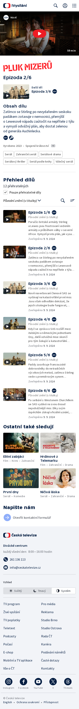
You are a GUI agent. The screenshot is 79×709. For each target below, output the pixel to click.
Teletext (9, 628)
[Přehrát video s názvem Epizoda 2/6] (39, 34)
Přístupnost (51, 702)
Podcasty (9, 636)
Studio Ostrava (51, 628)
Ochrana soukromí (28, 702)
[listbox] (39, 590)
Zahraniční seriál (26, 154)
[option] (15, 591)
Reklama (47, 612)
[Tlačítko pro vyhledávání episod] (63, 200)
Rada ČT (46, 636)
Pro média (48, 604)
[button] (39, 33)
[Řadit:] (72, 200)
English (7, 702)
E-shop (8, 652)
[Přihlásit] (65, 5)
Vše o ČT (9, 668)
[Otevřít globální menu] (74, 5)
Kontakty (47, 668)
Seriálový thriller (15, 161)
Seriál (8, 154)
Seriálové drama (51, 154)
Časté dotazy (50, 660)
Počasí (7, 644)
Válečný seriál (64, 161)
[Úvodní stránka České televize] (20, 535)
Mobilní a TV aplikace (17, 660)
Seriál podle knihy (41, 161)
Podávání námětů (53, 652)
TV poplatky (11, 620)
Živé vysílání (11, 612)
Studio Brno (49, 620)
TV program (11, 604)
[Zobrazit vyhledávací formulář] (55, 5)
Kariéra (46, 644)
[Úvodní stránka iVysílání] (15, 5)
